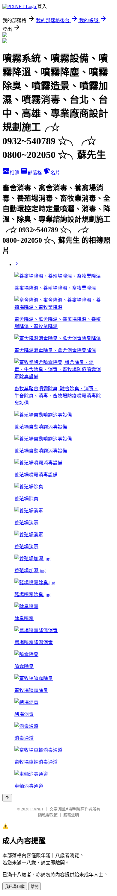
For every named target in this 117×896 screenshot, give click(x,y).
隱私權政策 (48, 815)
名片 (55, 172)
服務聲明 (71, 815)
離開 (34, 886)
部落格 (35, 172)
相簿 (15, 172)
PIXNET (37, 809)
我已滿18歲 (15, 886)
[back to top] (7, 797)
